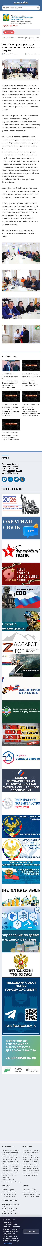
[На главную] (18, 16)
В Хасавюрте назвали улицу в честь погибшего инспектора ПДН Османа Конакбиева (10, 411)
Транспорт (6, 1177)
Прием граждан (28, 1155)
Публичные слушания (30, 1175)
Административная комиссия (12, 1162)
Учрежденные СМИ (29, 1190)
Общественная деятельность (12, 1153)
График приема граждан (31, 1153)
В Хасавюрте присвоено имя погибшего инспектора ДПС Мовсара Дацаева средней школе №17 (31, 381)
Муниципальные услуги (30, 1159)
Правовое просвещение (31, 1173)
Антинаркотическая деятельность (14, 1164)
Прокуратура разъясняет (31, 1166)
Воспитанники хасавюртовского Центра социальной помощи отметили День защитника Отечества (31, 411)
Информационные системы (32, 1192)
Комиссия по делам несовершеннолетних (16, 1168)
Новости (37, 54)
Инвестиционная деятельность (13, 1159)
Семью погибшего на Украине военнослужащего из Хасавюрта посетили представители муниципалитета (10, 382)
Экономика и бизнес (9, 1175)
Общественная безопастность (13, 1157)
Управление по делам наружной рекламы (16, 1173)
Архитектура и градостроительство (14, 1171)
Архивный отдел (8, 1180)
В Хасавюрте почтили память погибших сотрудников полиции (10, 437)
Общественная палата (10, 1155)
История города (8, 1190)
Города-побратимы (9, 1196)
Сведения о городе (9, 1194)
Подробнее (8, 1243)
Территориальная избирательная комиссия (17, 1150)
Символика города (9, 1192)
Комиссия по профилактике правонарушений (17, 1166)
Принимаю (31, 1231)
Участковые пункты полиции (32, 1168)
